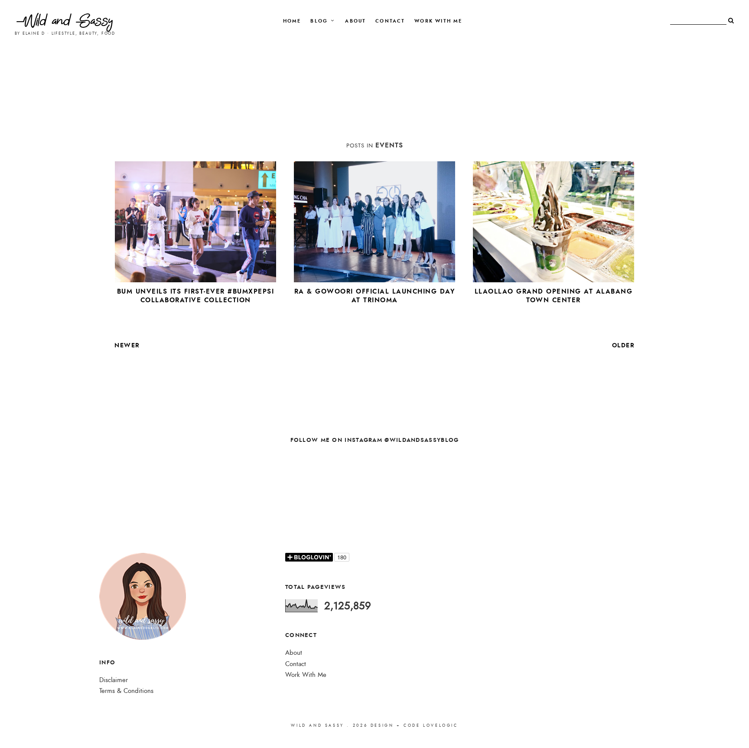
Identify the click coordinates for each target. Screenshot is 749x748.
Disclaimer (113, 680)
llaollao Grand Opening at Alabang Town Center (554, 296)
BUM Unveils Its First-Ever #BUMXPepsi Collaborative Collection (195, 296)
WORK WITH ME (438, 21)
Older (623, 345)
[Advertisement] (374, 105)
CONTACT (390, 21)
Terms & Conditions (126, 691)
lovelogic (440, 725)
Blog (319, 21)
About (293, 652)
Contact (295, 664)
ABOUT (355, 21)
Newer (127, 345)
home (292, 21)
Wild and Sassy (64, 22)
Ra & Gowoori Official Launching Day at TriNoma (374, 296)
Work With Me (305, 674)
